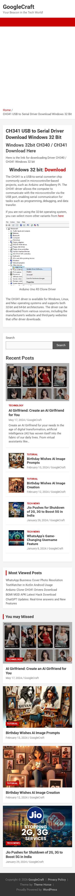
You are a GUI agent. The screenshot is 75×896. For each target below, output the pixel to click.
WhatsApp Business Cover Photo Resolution (34, 580)
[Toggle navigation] (7, 22)
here (61, 216)
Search (10, 337)
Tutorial (32, 454)
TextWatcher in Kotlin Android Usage (29, 585)
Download (55, 170)
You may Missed (20, 616)
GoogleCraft (18, 6)
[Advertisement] (37, 68)
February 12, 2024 (38, 491)
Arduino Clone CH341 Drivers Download (31, 590)
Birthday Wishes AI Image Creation (33, 793)
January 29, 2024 (37, 520)
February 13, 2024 (38, 467)
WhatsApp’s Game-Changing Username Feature (42, 540)
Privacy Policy (57, 879)
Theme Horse (42, 884)
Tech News (33, 503)
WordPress (50, 889)
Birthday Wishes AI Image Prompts (33, 733)
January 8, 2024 (36, 548)
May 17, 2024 (17, 419)
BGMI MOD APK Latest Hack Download (31, 594)
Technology (16, 405)
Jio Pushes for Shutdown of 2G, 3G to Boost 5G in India (45, 511)
